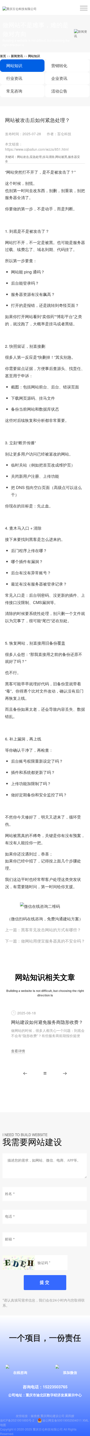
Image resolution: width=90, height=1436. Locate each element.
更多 (45, 1073)
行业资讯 (14, 78)
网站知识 (34, 56)
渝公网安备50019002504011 (62, 1420)
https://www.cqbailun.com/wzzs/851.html (36, 149)
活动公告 (59, 91)
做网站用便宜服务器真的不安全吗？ (53, 941)
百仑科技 (64, 133)
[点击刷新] (18, 1262)
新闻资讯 (17, 56)
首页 (3, 56)
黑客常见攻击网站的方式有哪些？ (51, 930)
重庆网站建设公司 (52, 1416)
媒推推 (35, 1416)
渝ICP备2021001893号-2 (17, 1420)
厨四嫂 (69, 1416)
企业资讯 (59, 78)
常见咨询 (14, 91)
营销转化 (59, 65)
